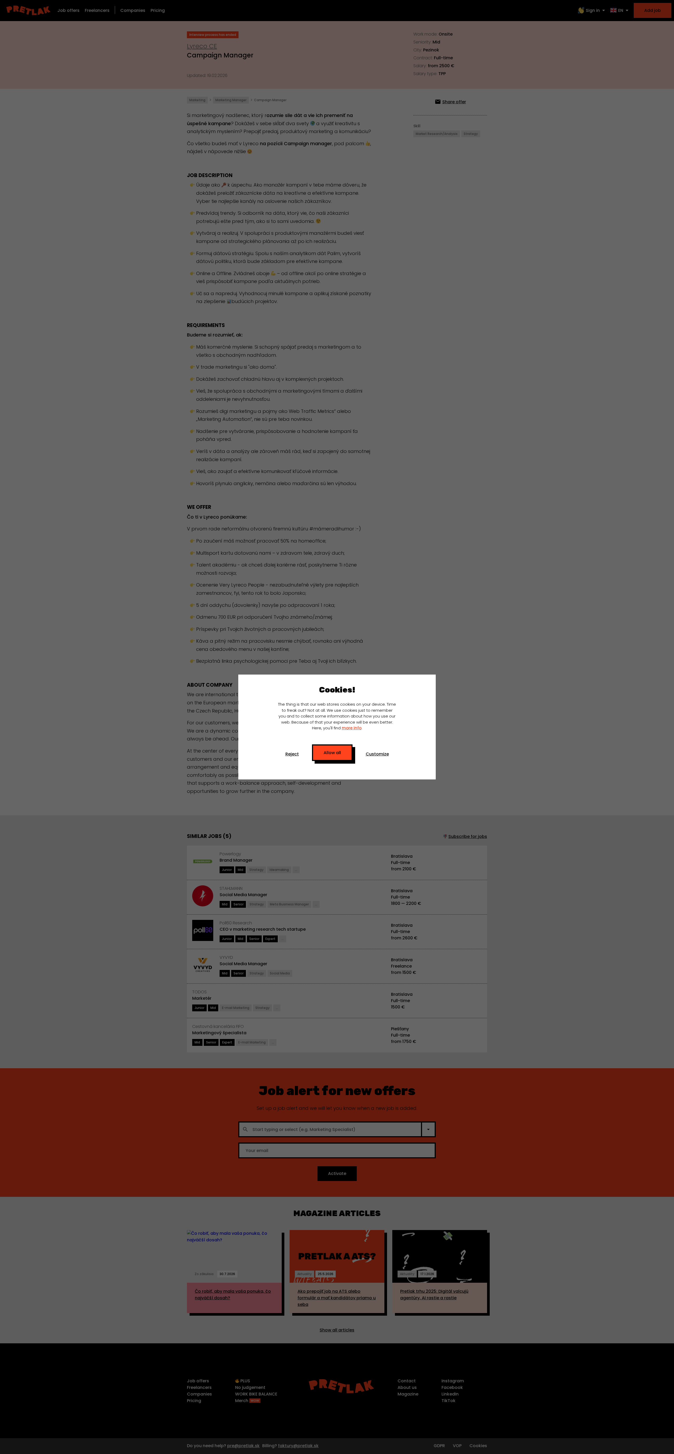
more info (351, 728)
